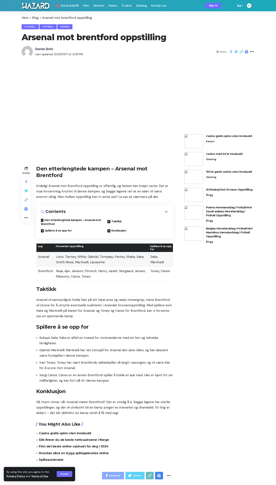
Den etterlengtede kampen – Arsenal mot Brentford (71, 222)
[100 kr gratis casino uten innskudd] (193, 177)
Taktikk (116, 221)
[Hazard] (36, 6)
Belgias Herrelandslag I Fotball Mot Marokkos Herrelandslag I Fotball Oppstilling (229, 232)
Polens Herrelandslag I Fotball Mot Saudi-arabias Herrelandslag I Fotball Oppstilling (229, 211)
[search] (232, 6)
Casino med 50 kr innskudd (224, 154)
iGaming (211, 159)
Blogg (209, 195)
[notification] (226, 5)
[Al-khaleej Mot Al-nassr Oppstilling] (193, 195)
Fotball (30, 26)
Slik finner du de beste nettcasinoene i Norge (74, 440)
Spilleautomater (51, 460)
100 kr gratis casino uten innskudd (229, 171)
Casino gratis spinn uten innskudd (65, 433)
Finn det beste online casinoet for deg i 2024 (73, 446)
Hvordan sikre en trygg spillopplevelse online (74, 453)
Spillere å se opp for (58, 230)
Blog (35, 18)
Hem (25, 18)
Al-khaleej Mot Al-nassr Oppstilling (229, 189)
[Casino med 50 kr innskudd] (193, 159)
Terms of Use (39, 476)
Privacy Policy (16, 476)
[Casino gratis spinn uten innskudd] (193, 141)
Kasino (64, 26)
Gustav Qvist (44, 49)
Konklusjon (118, 230)
